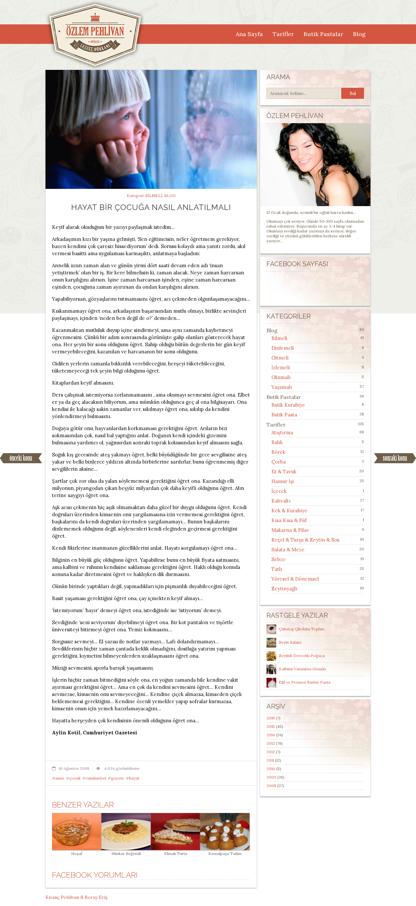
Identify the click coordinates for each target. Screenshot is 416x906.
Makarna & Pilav (290, 530)
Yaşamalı (281, 387)
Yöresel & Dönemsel (295, 579)
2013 (270, 743)
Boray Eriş (96, 897)
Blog (359, 34)
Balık (277, 442)
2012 (270, 751)
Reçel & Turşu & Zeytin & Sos (305, 540)
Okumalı (281, 377)
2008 (271, 785)
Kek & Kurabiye (289, 510)
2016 (270, 718)
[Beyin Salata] (272, 642)
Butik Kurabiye (288, 405)
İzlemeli (280, 367)
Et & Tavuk (283, 471)
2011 (270, 760)
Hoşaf (76, 853)
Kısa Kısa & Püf (289, 520)
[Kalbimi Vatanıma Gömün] (272, 668)
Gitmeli (280, 358)
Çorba (278, 462)
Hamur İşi (282, 481)
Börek (278, 452)
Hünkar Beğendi (126, 853)
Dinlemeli (282, 348)
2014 (270, 734)
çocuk (75, 778)
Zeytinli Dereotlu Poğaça (302, 655)
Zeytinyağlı (284, 588)
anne (59, 778)
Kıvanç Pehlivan (62, 897)
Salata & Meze (288, 549)
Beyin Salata (290, 642)
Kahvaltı (281, 501)
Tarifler (283, 34)
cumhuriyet (95, 778)
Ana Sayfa (249, 34)
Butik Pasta (284, 415)
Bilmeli (153, 195)
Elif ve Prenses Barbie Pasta (305, 682)
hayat (134, 778)
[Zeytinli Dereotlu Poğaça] (272, 655)
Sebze (278, 559)
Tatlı (276, 569)
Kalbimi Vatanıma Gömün (302, 668)
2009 (271, 777)
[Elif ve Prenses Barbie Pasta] (272, 682)
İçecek (279, 491)
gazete (117, 778)
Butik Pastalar (323, 34)
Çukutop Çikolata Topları (301, 628)
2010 (270, 768)
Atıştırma (282, 432)
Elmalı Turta (175, 853)
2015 (270, 726)
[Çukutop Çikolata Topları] (272, 628)
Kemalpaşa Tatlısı (224, 853)
